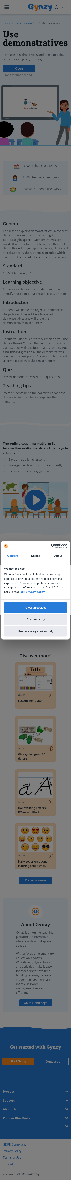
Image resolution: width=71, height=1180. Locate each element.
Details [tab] (35, 555)
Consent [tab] (12, 555)
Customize (33, 619)
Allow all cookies (35, 607)
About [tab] (58, 555)
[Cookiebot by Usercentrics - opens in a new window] (51, 545)
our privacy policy (32, 591)
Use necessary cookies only (35, 631)
